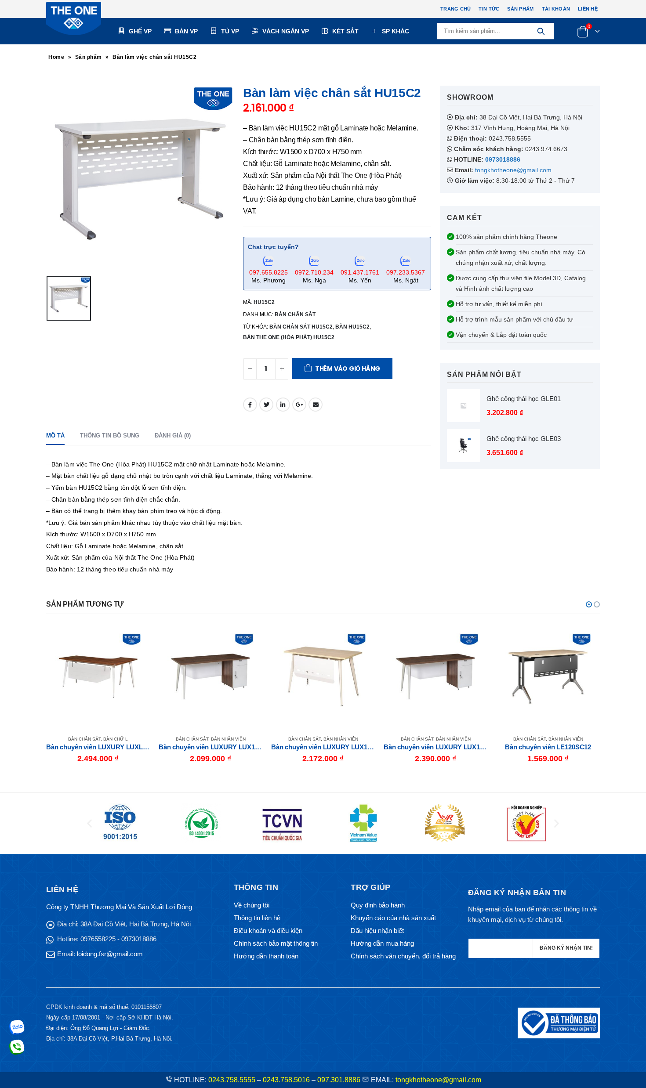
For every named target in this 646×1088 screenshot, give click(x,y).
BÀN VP (186, 31)
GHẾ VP (140, 31)
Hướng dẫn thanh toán (266, 956)
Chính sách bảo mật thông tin (276, 943)
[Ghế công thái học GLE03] (463, 445)
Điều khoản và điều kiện (268, 930)
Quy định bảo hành (378, 905)
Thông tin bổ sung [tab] (109, 435)
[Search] (541, 31)
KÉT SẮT (345, 31)
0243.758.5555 (231, 1080)
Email (315, 405)
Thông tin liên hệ (257, 918)
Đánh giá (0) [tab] (173, 435)
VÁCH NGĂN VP (285, 31)
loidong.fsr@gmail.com (110, 954)
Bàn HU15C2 (352, 327)
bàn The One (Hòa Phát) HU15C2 (288, 337)
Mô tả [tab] (55, 435)
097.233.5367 (405, 272)
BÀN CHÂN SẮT (295, 314)
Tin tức (489, 8)
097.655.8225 (268, 272)
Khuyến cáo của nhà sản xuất (393, 918)
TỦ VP (230, 31)
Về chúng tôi (251, 905)
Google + (299, 405)
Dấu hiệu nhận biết (377, 930)
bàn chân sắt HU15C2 (301, 327)
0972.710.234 (314, 272)
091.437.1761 (360, 272)
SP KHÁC (395, 31)
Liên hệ (588, 8)
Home (56, 57)
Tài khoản (556, 8)
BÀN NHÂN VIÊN (115, 739)
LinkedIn (283, 405)
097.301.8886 (338, 1080)
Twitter (266, 405)
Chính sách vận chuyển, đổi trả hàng (403, 956)
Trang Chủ (455, 8)
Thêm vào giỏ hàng (347, 368)
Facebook (250, 405)
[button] (589, 604)
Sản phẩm (520, 8)
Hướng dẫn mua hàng (382, 943)
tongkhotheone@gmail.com (513, 170)
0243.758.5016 (286, 1080)
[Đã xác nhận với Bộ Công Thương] (559, 1022)
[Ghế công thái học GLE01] (463, 405)
